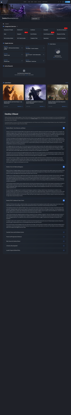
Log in (27, 74)
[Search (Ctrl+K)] (58, 1)
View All (67, 82)
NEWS (32, 1)
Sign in (54, 57)
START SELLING (44, 1)
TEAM (29, 1)
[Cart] (60, 1)
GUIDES (35, 1)
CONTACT (39, 1)
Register (67, 1)
